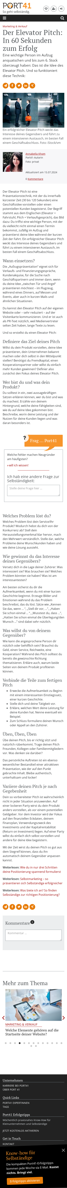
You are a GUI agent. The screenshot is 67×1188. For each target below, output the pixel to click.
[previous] (3, 1018)
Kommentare (35, 179)
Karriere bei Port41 (16, 1085)
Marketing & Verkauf (21, 1024)
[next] (64, 1018)
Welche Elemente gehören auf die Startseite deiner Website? (32, 1032)
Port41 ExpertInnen (16, 1103)
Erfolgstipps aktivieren (25, 1180)
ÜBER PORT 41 (11, 1089)
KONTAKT (8, 1144)
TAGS (6, 1106)
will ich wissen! (18, 465)
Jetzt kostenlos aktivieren (21, 1130)
